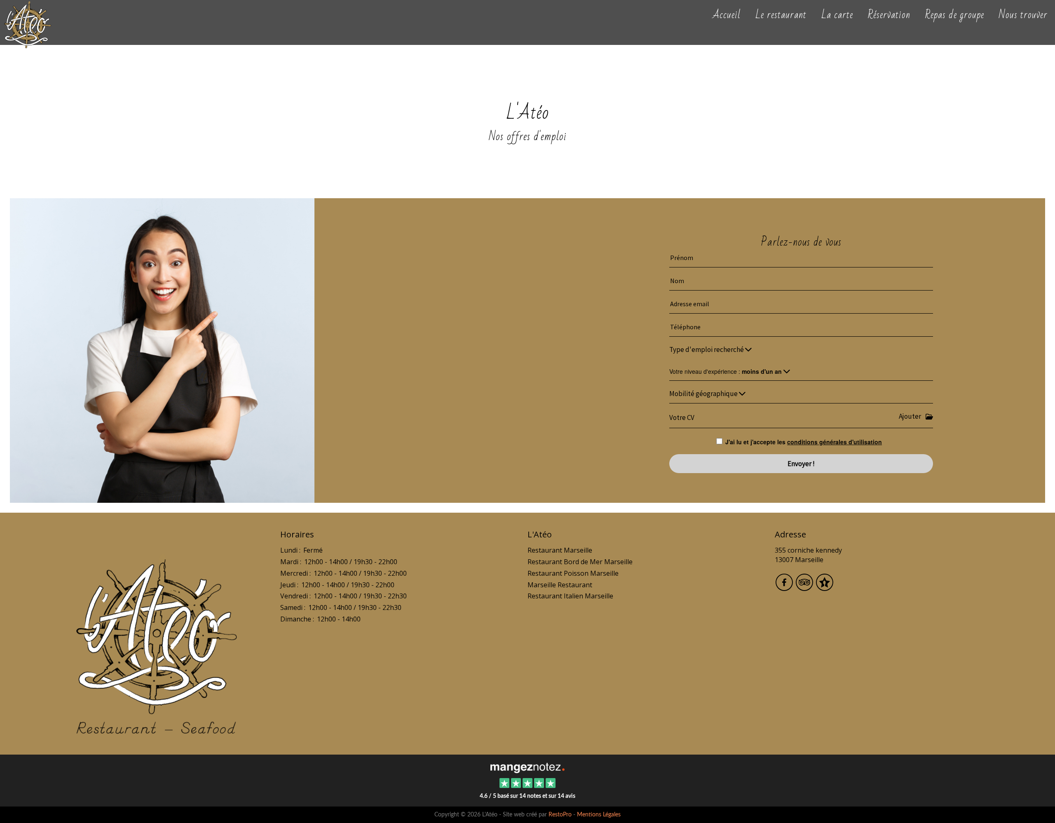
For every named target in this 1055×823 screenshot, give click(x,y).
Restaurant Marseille (560, 550)
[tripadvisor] (805, 587)
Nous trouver (1023, 14)
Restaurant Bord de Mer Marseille (580, 561)
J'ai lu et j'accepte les (803, 442)
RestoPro (560, 815)
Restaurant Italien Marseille (570, 595)
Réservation (889, 14)
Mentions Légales (599, 815)
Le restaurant (780, 14)
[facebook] (785, 587)
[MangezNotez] (824, 587)
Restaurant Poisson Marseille (573, 573)
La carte (837, 14)
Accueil (727, 14)
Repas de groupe (954, 14)
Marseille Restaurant (560, 584)
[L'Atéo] (527, 767)
